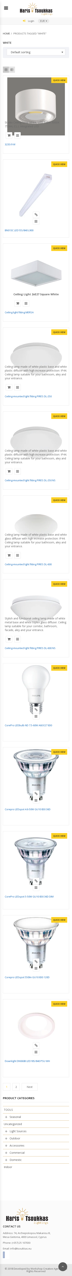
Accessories (17, 1145)
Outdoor (15, 1138)
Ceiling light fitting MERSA (19, 312)
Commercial (17, 1152)
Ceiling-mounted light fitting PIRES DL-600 (28, 564)
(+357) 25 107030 (21, 1242)
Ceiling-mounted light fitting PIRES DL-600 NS (30, 648)
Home (6, 33)
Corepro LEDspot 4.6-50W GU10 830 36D (27, 809)
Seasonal (15, 1117)
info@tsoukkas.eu (20, 1248)
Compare (17, 135)
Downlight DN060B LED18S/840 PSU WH (27, 1061)
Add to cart (9, 135)
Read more (36, 215)
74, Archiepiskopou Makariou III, (32, 1233)
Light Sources (18, 1131)
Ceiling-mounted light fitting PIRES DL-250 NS (30, 480)
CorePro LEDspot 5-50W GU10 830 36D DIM (29, 896)
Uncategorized (13, 1124)
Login (30, 20)
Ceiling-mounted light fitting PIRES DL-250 (28, 396)
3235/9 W (10, 144)
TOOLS (8, 1110)
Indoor (8, 1167)
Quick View (59, 80)
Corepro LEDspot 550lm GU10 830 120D (27, 977)
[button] (43, 21)
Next (30, 1087)
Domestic (16, 1160)
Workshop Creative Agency (46, 1268)
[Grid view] (6, 70)
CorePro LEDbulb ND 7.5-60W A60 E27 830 (28, 725)
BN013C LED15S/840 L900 (19, 230)
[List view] (12, 70)
